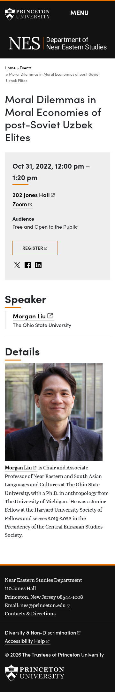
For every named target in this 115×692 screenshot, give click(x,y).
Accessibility (25, 640)
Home (10, 67)
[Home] (57, 46)
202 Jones (31, 195)
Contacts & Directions (30, 613)
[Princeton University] (30, 14)
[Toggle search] (106, 12)
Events (25, 67)
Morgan (29, 315)
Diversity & (40, 632)
